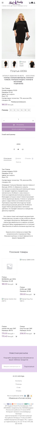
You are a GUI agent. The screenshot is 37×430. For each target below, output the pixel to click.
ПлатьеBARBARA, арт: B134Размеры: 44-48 (9, 279)
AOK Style (21, 376)
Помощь (19, 384)
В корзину (20, 125)
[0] (30, 2)
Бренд (18, 162)
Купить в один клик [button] (18, 129)
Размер (5, 110)
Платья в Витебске (17, 78)
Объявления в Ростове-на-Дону (20, 398)
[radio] (10, 110)
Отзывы (29, 158)
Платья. (7, 88)
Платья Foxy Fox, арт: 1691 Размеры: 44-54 (26, 328)
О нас (18, 387)
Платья (7, 78)
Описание (7, 158)
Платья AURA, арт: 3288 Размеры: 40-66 (25, 289)
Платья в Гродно (18, 80)
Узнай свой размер (8, 134)
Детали (18, 158)
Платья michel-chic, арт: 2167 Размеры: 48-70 (9, 328)
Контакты (18, 381)
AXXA (18, 144)
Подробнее (18, 83)
